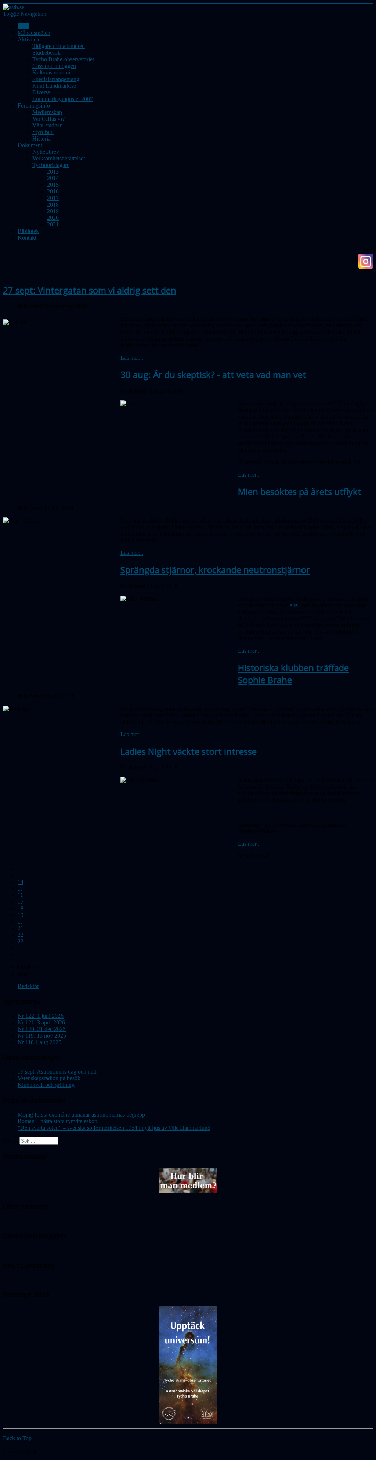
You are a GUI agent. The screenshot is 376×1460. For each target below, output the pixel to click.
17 (21, 902)
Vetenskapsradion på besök (49, 1078)
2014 (53, 178)
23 (21, 941)
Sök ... (10, 1140)
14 (21, 882)
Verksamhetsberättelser (58, 158)
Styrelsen (43, 132)
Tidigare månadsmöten (58, 46)
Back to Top (17, 1438)
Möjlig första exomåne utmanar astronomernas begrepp (81, 1114)
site (294, 605)
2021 (53, 224)
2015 (53, 185)
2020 (53, 218)
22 (21, 935)
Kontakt (27, 237)
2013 (53, 171)
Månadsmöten (34, 33)
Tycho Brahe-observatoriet (63, 59)
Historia (41, 138)
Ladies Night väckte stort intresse (188, 751)
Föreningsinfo (34, 105)
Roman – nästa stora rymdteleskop (57, 1121)
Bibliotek (28, 231)
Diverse (41, 92)
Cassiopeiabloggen (54, 66)
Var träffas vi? (48, 119)
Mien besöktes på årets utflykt (299, 491)
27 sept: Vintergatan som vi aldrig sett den (89, 290)
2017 (53, 198)
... (20, 888)
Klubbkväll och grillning (46, 1085)
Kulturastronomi (51, 72)
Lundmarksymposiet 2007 (62, 99)
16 (21, 895)
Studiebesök (46, 53)
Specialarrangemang (55, 79)
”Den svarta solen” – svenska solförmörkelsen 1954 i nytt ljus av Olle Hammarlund (114, 1128)
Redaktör (28, 986)
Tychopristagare (50, 165)
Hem (23, 26)
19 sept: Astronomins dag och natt (57, 1071)
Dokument (30, 145)
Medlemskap (47, 112)
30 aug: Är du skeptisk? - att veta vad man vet (213, 374)
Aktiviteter (30, 39)
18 (21, 908)
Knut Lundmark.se (54, 86)
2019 (53, 211)
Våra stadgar (47, 125)
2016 (53, 191)
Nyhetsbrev (45, 152)
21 (21, 928)
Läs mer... (131, 357)
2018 (53, 204)
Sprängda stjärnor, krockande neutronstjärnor (215, 570)
